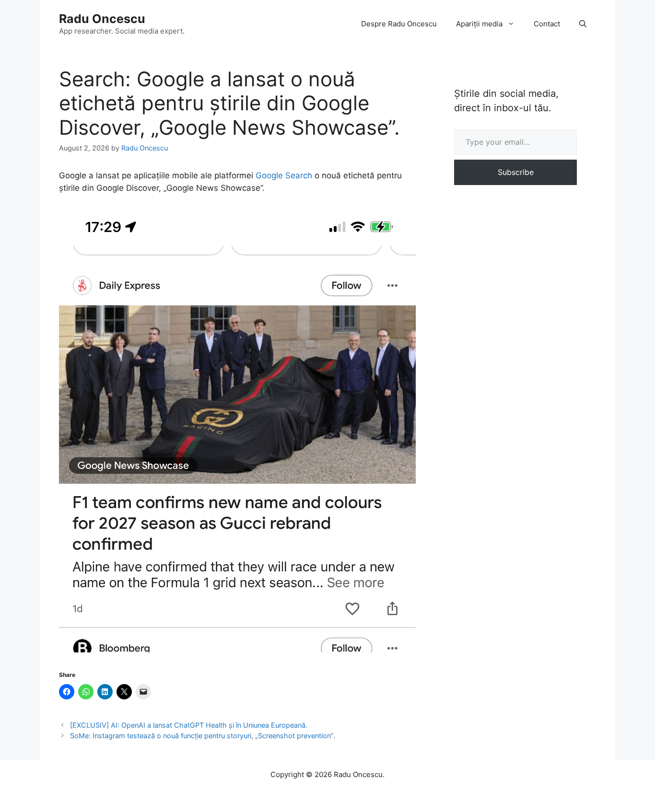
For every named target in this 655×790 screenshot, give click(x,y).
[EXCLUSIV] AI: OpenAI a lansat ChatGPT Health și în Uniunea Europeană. (188, 725)
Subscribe (516, 172)
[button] (583, 24)
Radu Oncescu (102, 19)
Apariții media (479, 23)
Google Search (284, 175)
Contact (547, 23)
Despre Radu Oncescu (399, 23)
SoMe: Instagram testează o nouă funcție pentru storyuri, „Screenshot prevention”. (202, 736)
